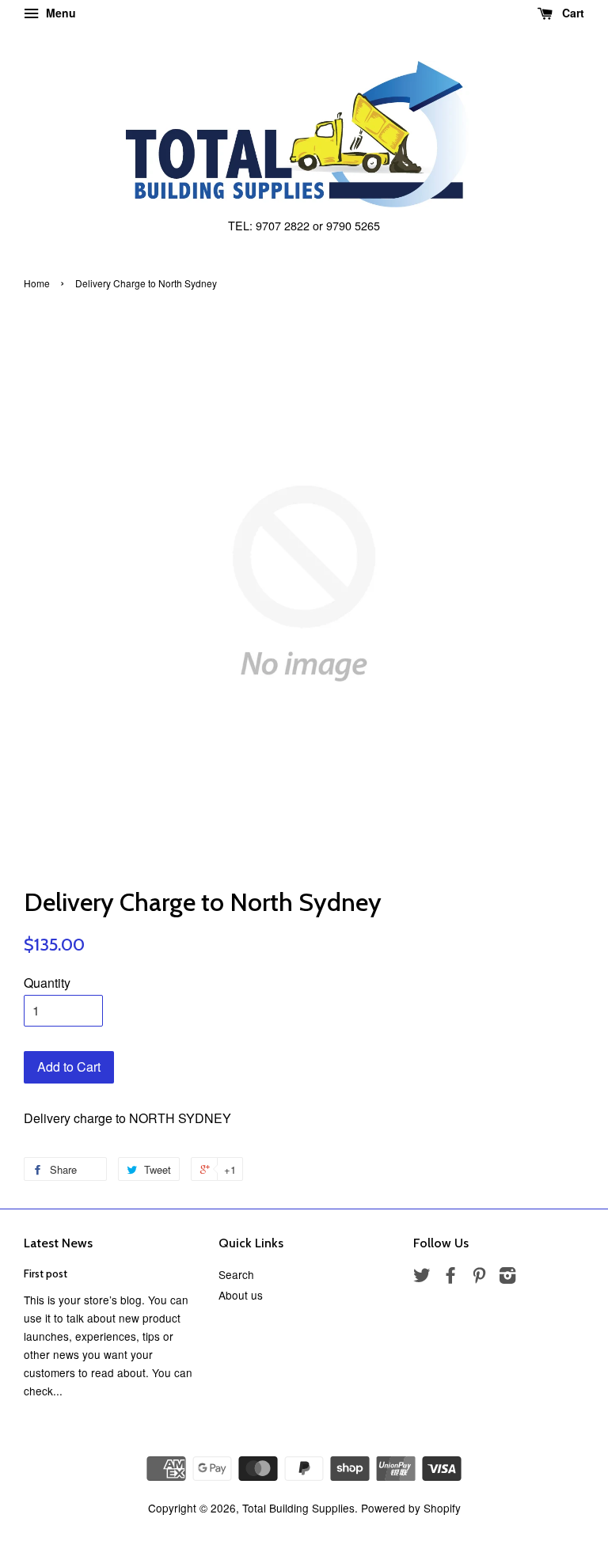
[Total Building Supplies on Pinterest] (479, 1277)
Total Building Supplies (298, 1508)
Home (37, 283)
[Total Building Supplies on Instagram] (507, 1277)
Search (236, 1274)
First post (45, 1273)
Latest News (58, 1243)
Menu (59, 13)
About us (240, 1295)
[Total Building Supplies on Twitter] (422, 1277)
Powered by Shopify (411, 1508)
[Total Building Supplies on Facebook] (450, 1277)
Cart (571, 13)
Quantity (47, 983)
